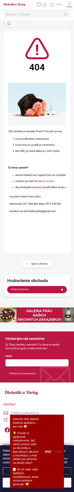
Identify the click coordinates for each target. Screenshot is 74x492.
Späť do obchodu (39, 264)
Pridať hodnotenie (20, 289)
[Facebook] (7, 429)
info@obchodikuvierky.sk (25, 412)
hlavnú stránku (46, 181)
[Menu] (69, 4)
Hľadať (66, 14)
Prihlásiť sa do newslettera (22, 373)
